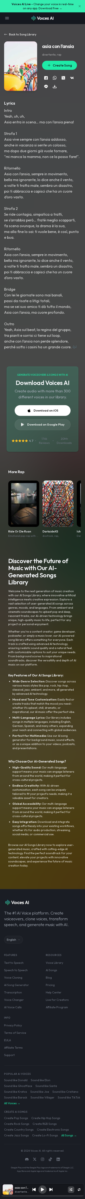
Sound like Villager (42, 1097)
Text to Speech (14, 963)
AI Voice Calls (13, 1007)
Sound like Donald (15, 1080)
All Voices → (12, 1103)
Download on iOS (46, 410)
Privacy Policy (13, 1025)
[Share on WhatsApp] (55, 78)
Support (9, 1055)
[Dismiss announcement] (79, 6)
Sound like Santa (46, 1086)
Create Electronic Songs (53, 1129)
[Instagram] (42, 1159)
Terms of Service (15, 1033)
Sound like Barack (15, 1097)
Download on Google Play (46, 424)
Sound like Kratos (15, 1092)
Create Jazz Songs (16, 1135)
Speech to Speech (16, 970)
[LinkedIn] (58, 1159)
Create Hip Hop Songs (45, 1118)
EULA (7, 1040)
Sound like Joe (39, 1092)
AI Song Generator (16, 985)
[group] (42, 1196)
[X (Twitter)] (34, 1159)
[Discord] (26, 1159)
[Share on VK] (72, 78)
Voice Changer (14, 1000)
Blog (49, 977)
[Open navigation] (7, 18)
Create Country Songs (19, 1129)
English (11, 940)
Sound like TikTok (69, 1097)
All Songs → (69, 1135)
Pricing (50, 985)
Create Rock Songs (16, 1124)
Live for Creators (57, 1000)
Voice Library (54, 963)
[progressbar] (42, 1196)
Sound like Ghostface (18, 1086)
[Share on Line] (46, 86)
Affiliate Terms (13, 1047)
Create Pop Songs (16, 1118)
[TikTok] (50, 1159)
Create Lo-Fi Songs (45, 1135)
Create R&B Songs (45, 1124)
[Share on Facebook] (46, 78)
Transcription (13, 992)
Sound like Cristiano (65, 1092)
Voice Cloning (13, 977)
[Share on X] (63, 78)
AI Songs (51, 970)
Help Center (53, 992)
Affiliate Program (57, 1007)
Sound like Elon (40, 1080)
